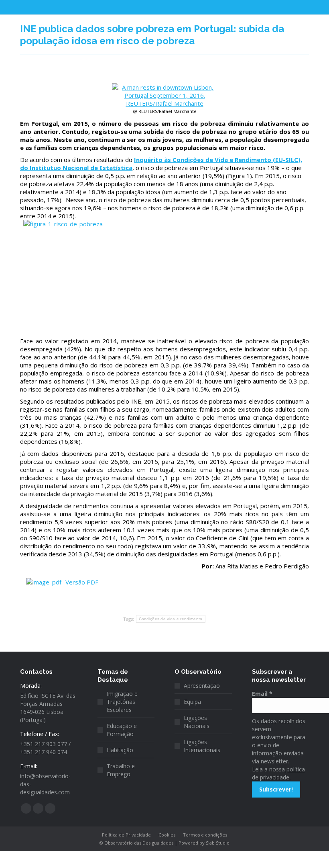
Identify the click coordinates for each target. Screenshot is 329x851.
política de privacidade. (278, 773)
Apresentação (202, 685)
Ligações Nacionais (196, 722)
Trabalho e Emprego (121, 770)
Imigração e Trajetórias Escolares (122, 702)
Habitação (120, 750)
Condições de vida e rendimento (171, 619)
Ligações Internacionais (202, 746)
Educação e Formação (122, 730)
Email (262, 693)
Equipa (192, 701)
